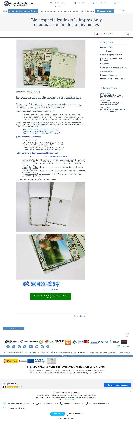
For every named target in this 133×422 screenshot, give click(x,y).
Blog (41, 11)
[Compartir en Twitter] (74, 316)
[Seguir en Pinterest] (37, 346)
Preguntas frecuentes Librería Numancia (111, 59)
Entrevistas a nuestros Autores (112, 79)
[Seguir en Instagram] (20, 346)
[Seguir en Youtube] (32, 346)
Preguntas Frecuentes (108, 75)
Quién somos (73, 353)
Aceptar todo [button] (58, 414)
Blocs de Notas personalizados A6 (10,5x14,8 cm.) (41, 133)
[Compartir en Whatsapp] (80, 316)
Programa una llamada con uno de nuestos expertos (50, 296)
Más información (70, 399)
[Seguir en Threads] (43, 346)
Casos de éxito (106, 51)
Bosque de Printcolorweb (53, 11)
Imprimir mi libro (106, 47)
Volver (14, 329)
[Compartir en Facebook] (78, 316)
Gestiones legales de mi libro (111, 55)
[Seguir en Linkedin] (14, 346)
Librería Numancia (87, 11)
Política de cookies (124, 353)
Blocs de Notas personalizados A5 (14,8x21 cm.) (41, 131)
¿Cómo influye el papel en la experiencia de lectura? (110, 102)
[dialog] (66, 405)
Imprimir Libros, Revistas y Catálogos (22, 11)
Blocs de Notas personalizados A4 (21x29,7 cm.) (41, 130)
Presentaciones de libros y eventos (113, 68)
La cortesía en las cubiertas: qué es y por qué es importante (113, 109)
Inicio (5, 11)
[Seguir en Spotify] (49, 346)
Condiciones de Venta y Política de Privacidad (102, 353)
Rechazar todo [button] (74, 414)
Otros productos (106, 71)
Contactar (83, 353)
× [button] (130, 391)
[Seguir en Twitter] (25, 346)
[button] (66, 418)
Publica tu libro (105, 11)
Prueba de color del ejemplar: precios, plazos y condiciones (111, 95)
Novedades (104, 64)
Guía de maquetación (71, 11)
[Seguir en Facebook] (9, 346)
